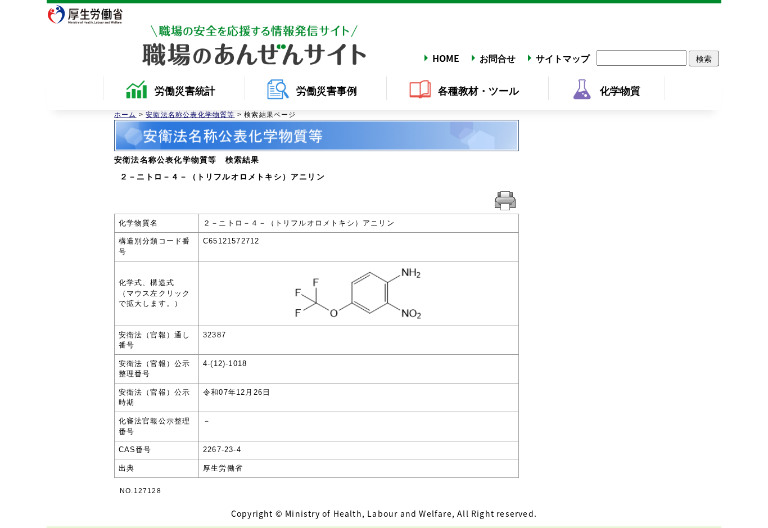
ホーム (125, 115)
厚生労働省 (92, 14)
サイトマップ (563, 58)
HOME (445, 58)
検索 (704, 58)
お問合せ (498, 58)
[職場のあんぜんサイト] (207, 35)
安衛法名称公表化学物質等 (190, 115)
